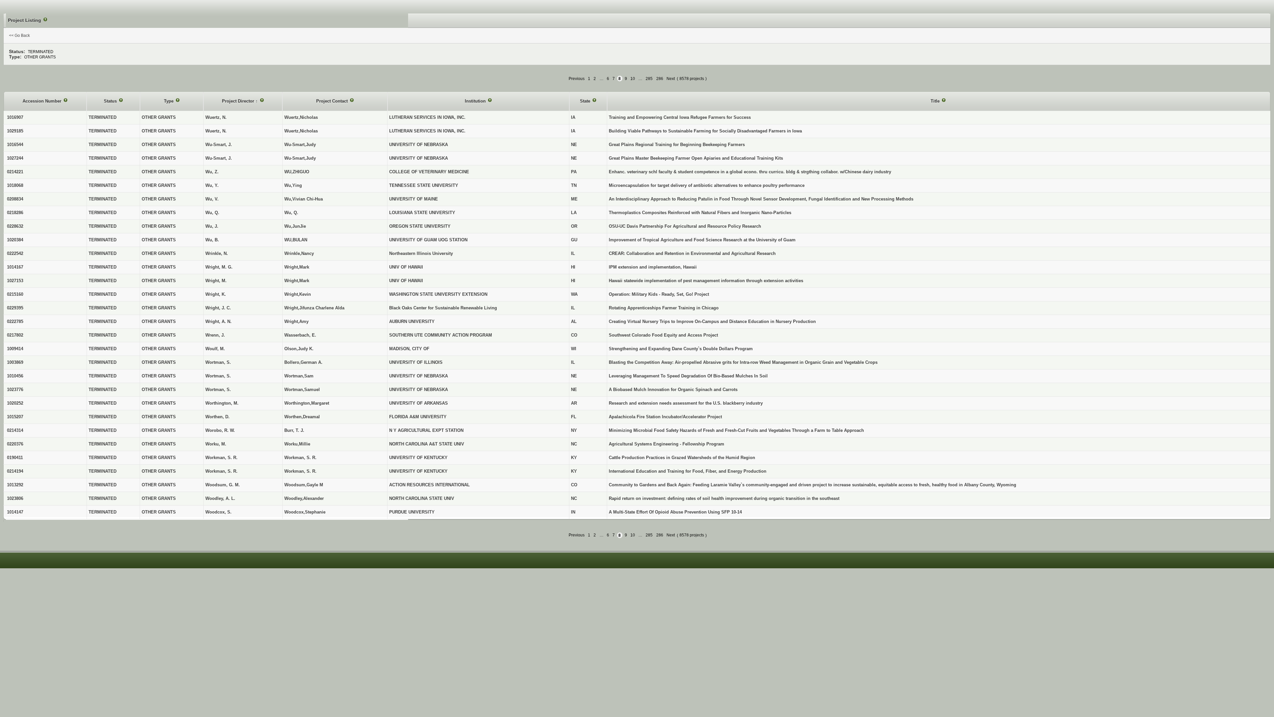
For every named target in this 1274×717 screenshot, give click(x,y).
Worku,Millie (297, 443)
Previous (577, 78)
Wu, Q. (291, 212)
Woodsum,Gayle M (303, 484)
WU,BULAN (295, 239)
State (586, 101)
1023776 (15, 389)
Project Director (238, 101)
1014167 (15, 267)
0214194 (15, 471)
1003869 (15, 362)
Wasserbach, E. (300, 335)
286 (659, 78)
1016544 (15, 144)
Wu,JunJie (295, 226)
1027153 (15, 280)
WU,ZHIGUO (296, 171)
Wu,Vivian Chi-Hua (303, 199)
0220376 (15, 443)
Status (111, 101)
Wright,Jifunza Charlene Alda (314, 307)
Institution (476, 101)
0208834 (15, 199)
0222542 (15, 253)
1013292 (15, 484)
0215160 (15, 294)
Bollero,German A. (303, 362)
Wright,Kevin (297, 294)
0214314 (15, 430)
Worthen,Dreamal (302, 416)
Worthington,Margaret (306, 403)
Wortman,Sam (299, 375)
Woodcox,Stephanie (304, 512)
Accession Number (43, 101)
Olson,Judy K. (299, 348)
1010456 (15, 375)
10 (632, 78)
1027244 (15, 158)
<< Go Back (19, 35)
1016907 (15, 117)
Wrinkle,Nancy (299, 253)
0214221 (15, 171)
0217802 (15, 335)
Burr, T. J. (294, 430)
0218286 (15, 212)
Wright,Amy (296, 321)
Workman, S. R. (300, 457)
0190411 (15, 457)
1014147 (15, 512)
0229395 (15, 307)
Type (169, 101)
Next (671, 78)
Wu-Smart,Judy (300, 144)
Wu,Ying (293, 185)
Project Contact (332, 101)
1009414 (15, 348)
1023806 (15, 498)
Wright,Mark (296, 267)
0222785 (15, 321)
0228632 (15, 226)
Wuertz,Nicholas (301, 117)
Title (936, 101)
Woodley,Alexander (304, 498)
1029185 (15, 130)
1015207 (15, 416)
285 (649, 78)
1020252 (15, 403)
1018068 (15, 185)
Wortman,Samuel (302, 389)
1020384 (15, 239)
